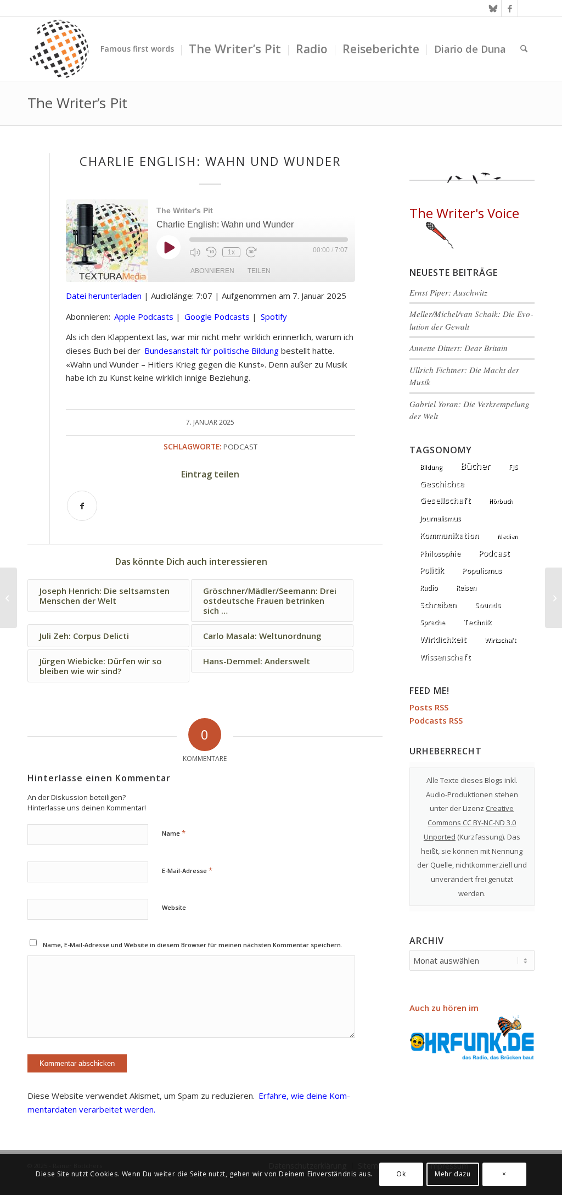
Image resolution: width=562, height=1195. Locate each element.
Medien (507, 536)
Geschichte (442, 483)
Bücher (475, 466)
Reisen (466, 587)
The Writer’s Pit (77, 103)
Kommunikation (449, 536)
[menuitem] (137, 49)
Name (174, 833)
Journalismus (440, 518)
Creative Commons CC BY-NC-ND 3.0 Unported (470, 822)
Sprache (432, 622)
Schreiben (438, 604)
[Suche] (524, 49)
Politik (432, 570)
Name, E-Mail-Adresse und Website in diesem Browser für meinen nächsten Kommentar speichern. (192, 945)
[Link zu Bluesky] (493, 8)
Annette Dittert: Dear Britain (458, 347)
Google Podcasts (217, 316)
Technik (477, 622)
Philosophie (440, 553)
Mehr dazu (452, 1174)
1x (231, 252)
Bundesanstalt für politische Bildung (211, 350)
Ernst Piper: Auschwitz (448, 292)
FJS (513, 467)
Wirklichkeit (443, 638)
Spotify (274, 316)
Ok (401, 1174)
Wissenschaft (445, 657)
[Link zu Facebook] (510, 8)
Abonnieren (212, 271)
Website (174, 907)
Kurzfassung (480, 837)
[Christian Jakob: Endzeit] (8, 598)
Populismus (482, 570)
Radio (429, 587)
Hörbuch (501, 501)
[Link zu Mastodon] (526, 8)
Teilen (259, 271)
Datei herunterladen (104, 295)
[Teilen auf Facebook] (82, 506)
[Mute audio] (194, 252)
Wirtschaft (500, 640)
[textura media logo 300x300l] (59, 49)
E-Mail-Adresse (187, 870)
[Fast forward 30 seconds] (251, 252)
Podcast (240, 447)
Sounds (488, 605)
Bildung (431, 467)
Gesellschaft (445, 499)
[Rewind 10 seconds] (211, 252)
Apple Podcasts (143, 316)
